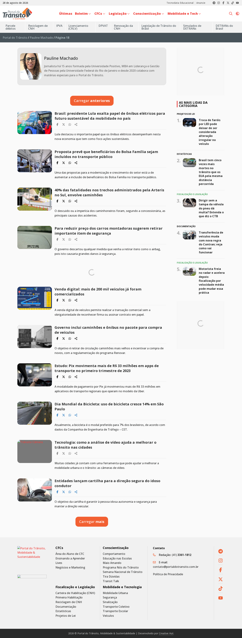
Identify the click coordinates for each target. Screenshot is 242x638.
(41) (181, 555)
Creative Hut (166, 633)
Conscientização (116, 548)
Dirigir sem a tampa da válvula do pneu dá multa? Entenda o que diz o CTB (211, 208)
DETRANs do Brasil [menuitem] (224, 27)
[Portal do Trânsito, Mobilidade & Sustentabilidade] (32, 557)
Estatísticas (63, 611)
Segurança (110, 597)
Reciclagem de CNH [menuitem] (38, 27)
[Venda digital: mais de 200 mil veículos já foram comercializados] (34, 298)
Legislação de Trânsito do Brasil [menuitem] (158, 27)
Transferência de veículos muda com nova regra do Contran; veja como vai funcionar (211, 242)
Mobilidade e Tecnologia (122, 587)
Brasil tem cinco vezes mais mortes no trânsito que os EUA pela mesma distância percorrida (211, 172)
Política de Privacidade (168, 574)
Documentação (65, 606)
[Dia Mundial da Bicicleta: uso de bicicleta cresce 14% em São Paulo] (34, 413)
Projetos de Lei (65, 615)
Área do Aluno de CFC (69, 554)
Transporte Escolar (115, 611)
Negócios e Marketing (70, 567)
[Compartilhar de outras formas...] (76, 124)
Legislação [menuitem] (118, 13)
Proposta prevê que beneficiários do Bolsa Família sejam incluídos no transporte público (106, 154)
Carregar (92, 100)
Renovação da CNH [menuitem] (123, 27)
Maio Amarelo (112, 563)
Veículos (108, 615)
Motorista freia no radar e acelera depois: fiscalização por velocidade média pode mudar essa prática (212, 280)
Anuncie (200, 3)
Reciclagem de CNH (68, 602)
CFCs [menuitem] (98, 13)
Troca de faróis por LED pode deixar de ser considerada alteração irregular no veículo (209, 132)
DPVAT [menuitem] (103, 26)
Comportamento (114, 554)
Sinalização (110, 602)
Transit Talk (111, 581)
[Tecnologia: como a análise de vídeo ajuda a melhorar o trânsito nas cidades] (34, 451)
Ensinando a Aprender (70, 558)
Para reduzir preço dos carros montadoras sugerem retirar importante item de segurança (109, 231)
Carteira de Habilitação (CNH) (75, 593)
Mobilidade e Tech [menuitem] (183, 13)
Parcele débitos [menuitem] (10, 27)
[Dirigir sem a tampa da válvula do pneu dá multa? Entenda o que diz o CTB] (189, 202)
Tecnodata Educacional (180, 3)
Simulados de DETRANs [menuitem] (192, 27)
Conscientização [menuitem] (147, 13)
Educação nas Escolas (117, 558)
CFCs (59, 548)
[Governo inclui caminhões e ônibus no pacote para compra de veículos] (34, 336)
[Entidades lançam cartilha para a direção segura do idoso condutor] (34, 489)
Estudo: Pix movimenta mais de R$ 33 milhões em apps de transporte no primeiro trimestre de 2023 (107, 368)
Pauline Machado (41, 38)
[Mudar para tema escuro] (237, 14)
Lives (58, 563)
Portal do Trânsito (15, 38)
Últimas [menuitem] (65, 13)
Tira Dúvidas (111, 576)
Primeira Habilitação (69, 597)
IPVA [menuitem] (59, 26)
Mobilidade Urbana (115, 593)
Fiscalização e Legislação (75, 587)
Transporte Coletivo (116, 606)
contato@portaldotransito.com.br (175, 567)
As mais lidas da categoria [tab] (193, 104)
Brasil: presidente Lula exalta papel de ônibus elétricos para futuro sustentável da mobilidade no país (110, 116)
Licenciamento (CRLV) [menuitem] (78, 27)
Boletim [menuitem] (81, 13)
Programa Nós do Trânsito (121, 567)
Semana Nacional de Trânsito (122, 572)
